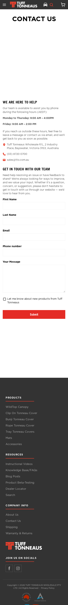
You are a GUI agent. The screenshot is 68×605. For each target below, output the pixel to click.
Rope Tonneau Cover (20, 425)
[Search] (51, 4)
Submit (34, 314)
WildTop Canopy (17, 407)
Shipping (12, 527)
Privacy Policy (48, 588)
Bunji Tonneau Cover (20, 419)
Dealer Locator (16, 489)
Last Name (9, 214)
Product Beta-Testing (20, 482)
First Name (10, 199)
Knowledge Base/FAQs (21, 470)
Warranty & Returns (19, 533)
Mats (9, 438)
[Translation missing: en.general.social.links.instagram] (18, 568)
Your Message (11, 261)
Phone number (12, 246)
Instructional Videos (19, 464)
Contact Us (13, 521)
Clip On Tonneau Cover (21, 413)
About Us (12, 514)
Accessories (14, 444)
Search (10, 495)
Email (6, 230)
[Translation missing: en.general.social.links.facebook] (9, 568)
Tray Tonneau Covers (20, 431)
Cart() (61, 4)
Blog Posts (13, 476)
